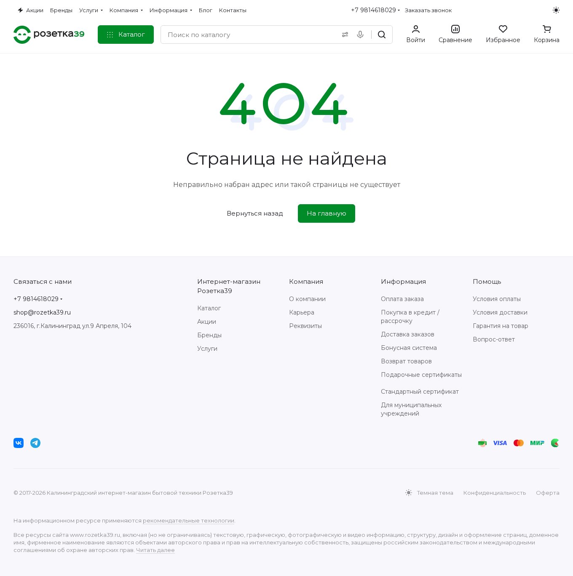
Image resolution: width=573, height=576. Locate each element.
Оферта (548, 492)
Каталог (209, 308)
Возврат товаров (406, 361)
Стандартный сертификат (420, 391)
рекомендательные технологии (188, 520)
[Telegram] (35, 443)
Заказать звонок (428, 10)
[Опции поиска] (343, 34)
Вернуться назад (255, 213)
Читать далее (155, 550)
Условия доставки (500, 312)
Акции (206, 321)
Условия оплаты (497, 299)
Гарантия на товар (500, 326)
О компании (307, 299)
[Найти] (381, 34)
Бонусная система (409, 348)
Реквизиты (305, 326)
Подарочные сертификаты (421, 375)
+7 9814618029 (373, 10)
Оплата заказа (402, 299)
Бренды (209, 335)
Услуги (207, 348)
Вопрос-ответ (494, 339)
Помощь (487, 281)
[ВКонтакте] (18, 443)
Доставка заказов (407, 334)
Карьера (301, 312)
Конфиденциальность (494, 492)
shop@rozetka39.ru (42, 312)
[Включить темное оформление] (556, 10)
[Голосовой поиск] (362, 34)
